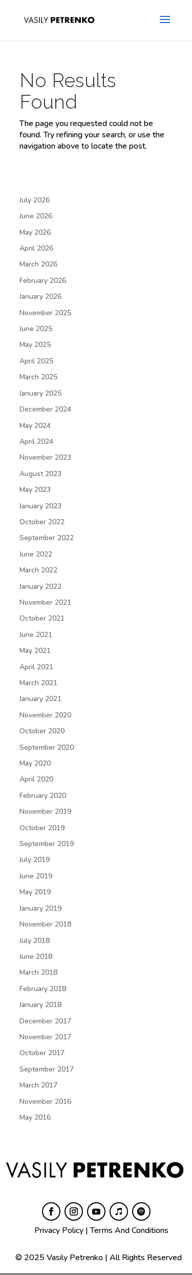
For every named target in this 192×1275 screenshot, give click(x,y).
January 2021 (40, 699)
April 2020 (36, 779)
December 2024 (45, 409)
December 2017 (45, 1021)
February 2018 (42, 989)
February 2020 (42, 795)
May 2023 (35, 490)
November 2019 (45, 811)
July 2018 (34, 940)
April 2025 (36, 361)
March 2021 (38, 683)
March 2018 (38, 972)
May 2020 (35, 763)
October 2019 (42, 828)
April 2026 (36, 248)
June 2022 (35, 554)
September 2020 (46, 747)
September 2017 (46, 1069)
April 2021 (36, 667)
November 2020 (45, 715)
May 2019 (35, 892)
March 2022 (38, 570)
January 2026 (40, 296)
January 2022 (40, 586)
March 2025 (38, 377)
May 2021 (35, 650)
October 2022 (42, 522)
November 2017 (45, 1037)
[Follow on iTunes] (119, 1211)
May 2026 (35, 232)
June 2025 (35, 329)
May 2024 (35, 425)
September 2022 (46, 538)
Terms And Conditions (129, 1230)
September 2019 (46, 844)
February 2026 (42, 280)
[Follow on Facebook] (51, 1211)
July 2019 (34, 860)
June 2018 (35, 956)
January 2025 (40, 393)
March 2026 (38, 264)
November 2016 (45, 1101)
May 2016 (35, 1117)
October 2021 (42, 618)
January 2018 (40, 1005)
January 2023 (40, 506)
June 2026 (35, 216)
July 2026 (34, 200)
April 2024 (36, 441)
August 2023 (40, 474)
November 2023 (45, 457)
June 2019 (35, 876)
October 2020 (42, 731)
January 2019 (40, 908)
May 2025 (35, 344)
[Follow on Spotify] (141, 1211)
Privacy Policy (58, 1230)
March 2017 (38, 1085)
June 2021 (35, 635)
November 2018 (45, 924)
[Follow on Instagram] (74, 1211)
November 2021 (45, 602)
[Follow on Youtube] (96, 1211)
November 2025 (45, 313)
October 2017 (42, 1053)
